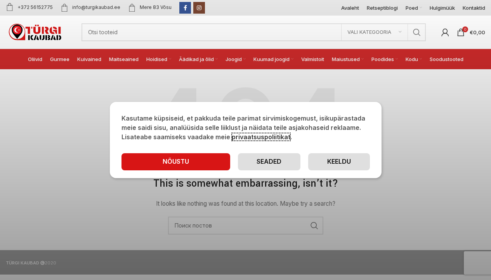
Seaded (269, 161)
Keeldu (339, 161)
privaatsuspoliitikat (261, 137)
